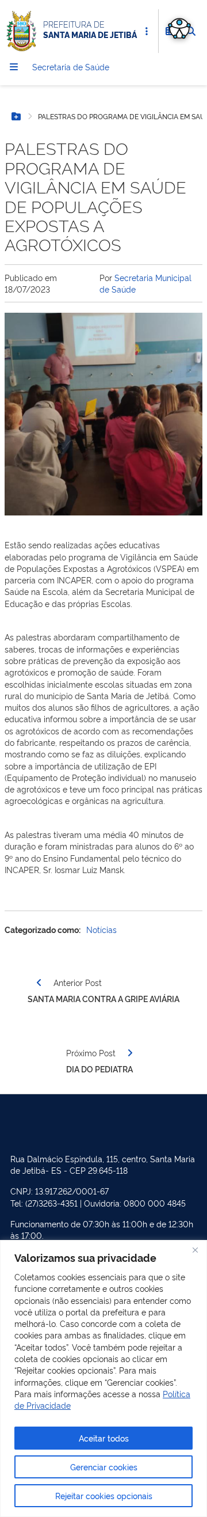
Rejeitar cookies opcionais (103, 1495)
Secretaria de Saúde (70, 66)
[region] (103, 1378)
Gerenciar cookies (103, 1466)
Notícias (101, 929)
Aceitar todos (104, 1437)
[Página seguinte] (129, 1052)
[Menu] (14, 67)
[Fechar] (195, 1250)
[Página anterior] (39, 982)
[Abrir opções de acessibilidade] (179, 28)
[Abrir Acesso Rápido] (146, 31)
